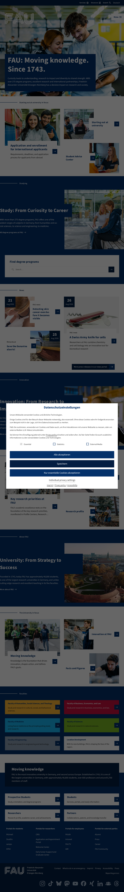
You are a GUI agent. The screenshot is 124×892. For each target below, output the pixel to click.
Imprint (50, 485)
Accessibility (72, 485)
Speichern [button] (62, 463)
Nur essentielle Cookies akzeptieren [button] (62, 473)
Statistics (60, 444)
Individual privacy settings (62, 480)
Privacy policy (51, 435)
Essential (27, 444)
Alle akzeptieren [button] (62, 454)
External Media (96, 444)
